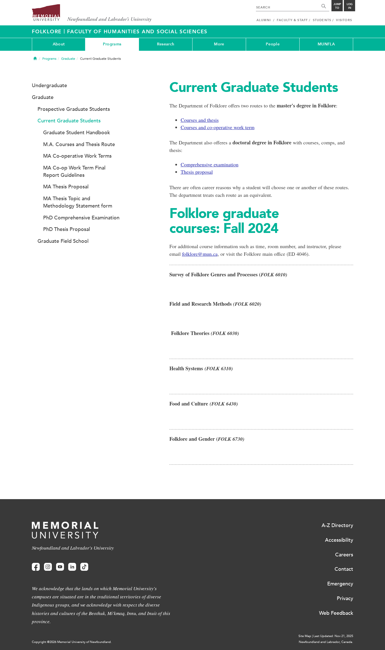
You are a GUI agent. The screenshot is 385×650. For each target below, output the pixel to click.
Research (165, 44)
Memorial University (92, 13)
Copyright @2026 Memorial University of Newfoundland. (72, 642)
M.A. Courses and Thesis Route (79, 144)
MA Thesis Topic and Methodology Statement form (77, 202)
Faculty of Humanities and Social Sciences (137, 31)
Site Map (304, 636)
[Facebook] (36, 567)
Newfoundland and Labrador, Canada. (326, 642)
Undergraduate (49, 85)
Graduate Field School (62, 241)
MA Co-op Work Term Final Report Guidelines (74, 171)
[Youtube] (60, 567)
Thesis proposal (197, 171)
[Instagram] (48, 567)
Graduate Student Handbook (76, 132)
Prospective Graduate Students (73, 109)
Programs (112, 44)
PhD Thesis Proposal (66, 229)
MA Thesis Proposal (65, 187)
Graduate (68, 59)
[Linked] (72, 567)
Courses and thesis (200, 119)
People (273, 44)
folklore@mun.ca (200, 253)
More (219, 44)
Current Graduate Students (69, 121)
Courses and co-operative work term (218, 127)
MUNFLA (326, 44)
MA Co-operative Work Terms (77, 156)
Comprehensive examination (209, 164)
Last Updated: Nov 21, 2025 (333, 636)
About (59, 44)
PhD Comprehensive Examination (81, 218)
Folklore (48, 31)
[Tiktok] (84, 567)
